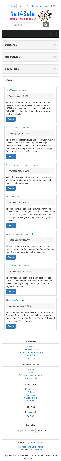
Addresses (30, 394)
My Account (30, 389)
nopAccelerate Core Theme (30, 446)
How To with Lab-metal (16, 90)
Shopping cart (34, 6)
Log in (21, 6)
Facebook (31, 411)
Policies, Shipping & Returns (30, 352)
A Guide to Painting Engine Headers (22, 164)
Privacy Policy (30, 355)
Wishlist (30, 400)
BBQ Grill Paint (12, 196)
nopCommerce (36, 442)
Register (11, 6)
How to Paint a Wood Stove (18, 127)
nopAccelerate (35, 449)
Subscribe (41, 430)
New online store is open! (17, 265)
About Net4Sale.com (15, 300)
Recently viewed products (30, 375)
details (11, 119)
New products (30, 378)
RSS (32, 416)
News (30, 372)
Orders (30, 392)
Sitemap (30, 346)
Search (46, 24)
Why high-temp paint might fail (19, 234)
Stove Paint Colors (30, 349)
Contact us (30, 358)
